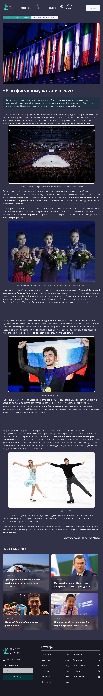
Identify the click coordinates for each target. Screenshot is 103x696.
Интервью (55, 654)
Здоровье (55, 677)
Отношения (86, 677)
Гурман (86, 671)
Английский (93, 14)
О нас (39, 6)
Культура (55, 660)
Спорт (55, 665)
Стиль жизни (86, 665)
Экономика (86, 654)
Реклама (52, 8)
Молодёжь (55, 682)
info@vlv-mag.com (15, 659)
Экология (86, 660)
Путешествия (55, 671)
